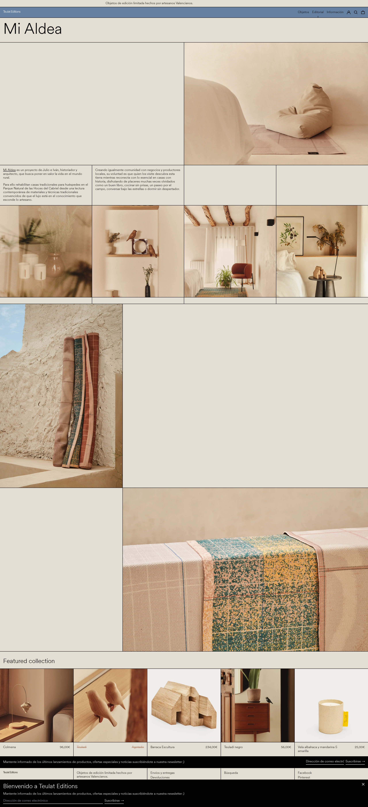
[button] (363, 12)
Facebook (305, 773)
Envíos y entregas (163, 773)
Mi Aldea (9, 170)
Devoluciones (160, 777)
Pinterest (304, 777)
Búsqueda (231, 773)
